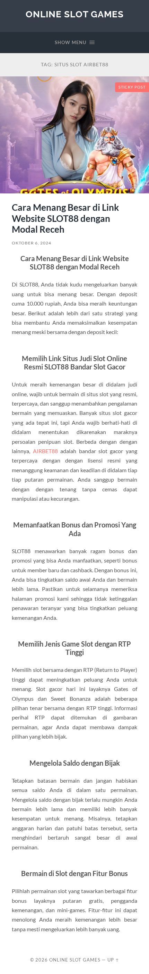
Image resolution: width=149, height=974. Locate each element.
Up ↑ (113, 960)
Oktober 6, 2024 (31, 242)
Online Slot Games (75, 14)
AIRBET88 (45, 451)
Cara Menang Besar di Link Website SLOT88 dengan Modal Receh (65, 218)
